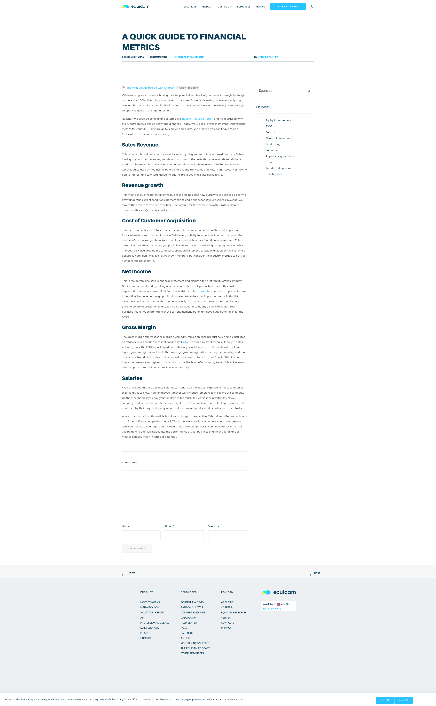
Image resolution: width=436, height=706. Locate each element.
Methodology (149, 607)
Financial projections (189, 57)
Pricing (260, 7)
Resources (243, 7)
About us (227, 602)
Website (213, 526)
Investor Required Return (197, 118)
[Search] (285, 90)
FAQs (184, 627)
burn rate (204, 291)
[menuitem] (191, 6)
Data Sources (149, 627)
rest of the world (272, 608)
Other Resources (192, 653)
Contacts (227, 622)
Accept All (403, 700)
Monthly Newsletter (195, 643)
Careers (226, 607)
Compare (146, 638)
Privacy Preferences (362, 700)
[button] (309, 91)
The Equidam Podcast (195, 648)
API (142, 617)
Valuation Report (152, 612)
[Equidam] (135, 7)
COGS (186, 342)
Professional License (154, 622)
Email (169, 526)
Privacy (226, 627)
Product (207, 7)
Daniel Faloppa (268, 57)
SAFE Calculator (192, 607)
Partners (187, 633)
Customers (225, 7)
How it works (150, 602)
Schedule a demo (192, 602)
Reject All (385, 700)
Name (126, 526)
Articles (186, 638)
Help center (189, 622)
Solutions (190, 7)
